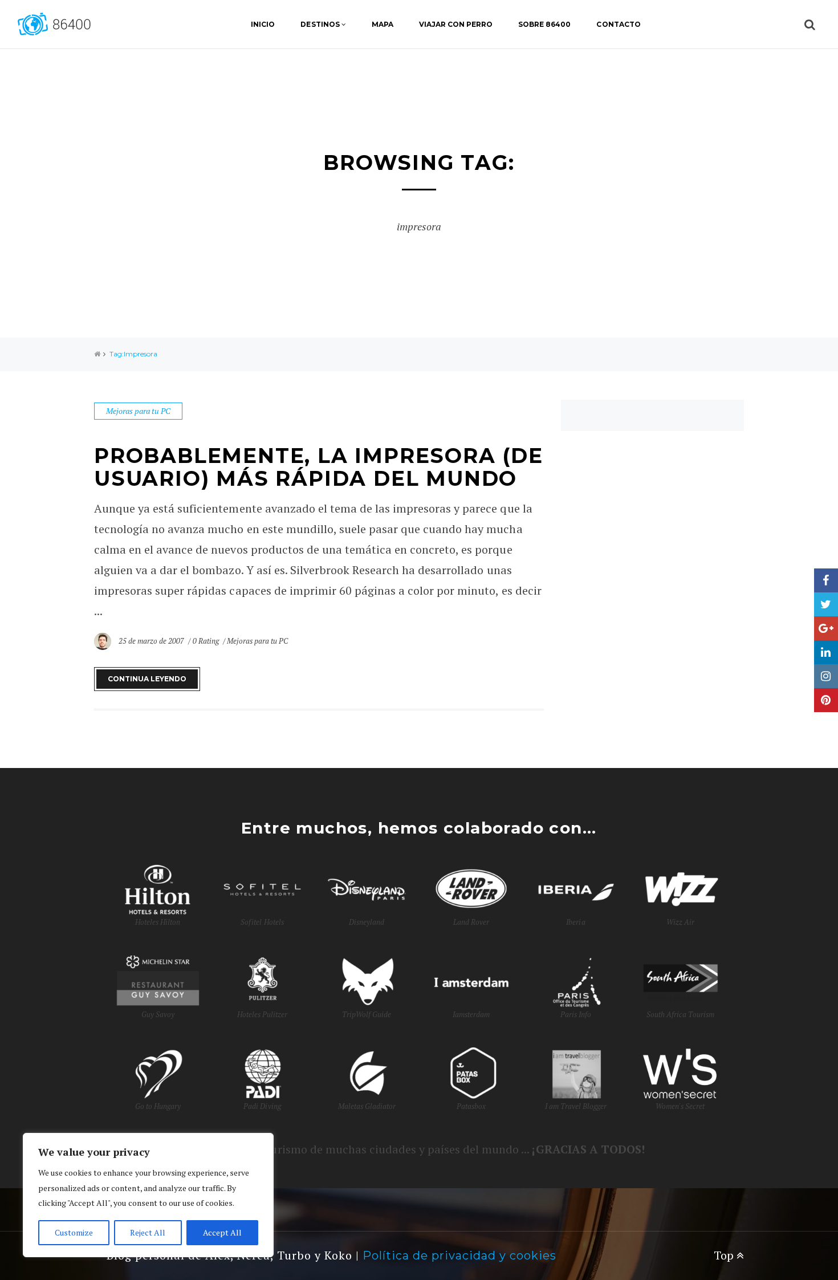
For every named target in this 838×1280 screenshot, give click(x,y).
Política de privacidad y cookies (459, 1255)
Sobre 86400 (544, 24)
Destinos (319, 24)
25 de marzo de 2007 (152, 641)
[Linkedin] (826, 652)
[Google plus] (826, 628)
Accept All (222, 1232)
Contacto (618, 24)
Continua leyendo (147, 678)
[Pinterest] (826, 700)
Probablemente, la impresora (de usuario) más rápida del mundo (318, 467)
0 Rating (206, 641)
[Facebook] (826, 580)
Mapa (382, 24)
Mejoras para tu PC (138, 410)
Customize (74, 1232)
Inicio (263, 24)
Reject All (147, 1232)
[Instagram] (826, 676)
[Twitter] (826, 604)
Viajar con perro (456, 24)
